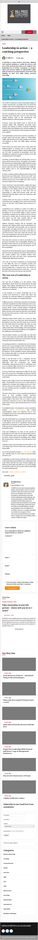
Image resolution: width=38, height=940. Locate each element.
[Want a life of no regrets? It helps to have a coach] (19, 688)
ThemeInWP (32, 937)
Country (6, 823)
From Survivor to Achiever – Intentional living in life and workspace (18, 676)
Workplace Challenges (10, 913)
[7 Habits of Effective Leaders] (19, 787)
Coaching (6, 859)
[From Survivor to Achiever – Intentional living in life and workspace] (19, 664)
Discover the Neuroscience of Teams (17, 776)
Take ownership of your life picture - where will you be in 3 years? (17, 608)
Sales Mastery (8, 904)
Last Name (6, 819)
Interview (6, 872)
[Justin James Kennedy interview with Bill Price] (19, 713)
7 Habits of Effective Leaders (17, 472)
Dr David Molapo (26, 452)
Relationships (8, 900)
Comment (8, 536)
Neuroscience (7, 890)
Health (5, 868)
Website (7, 574)
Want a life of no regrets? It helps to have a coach (18, 701)
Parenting (6, 895)
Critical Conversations (17, 410)
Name (7, 557)
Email (7, 566)
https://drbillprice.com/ (17, 485)
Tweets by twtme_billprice (11, 843)
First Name (6, 815)
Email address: (7, 831)
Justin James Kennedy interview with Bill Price (18, 726)
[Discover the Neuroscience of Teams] (19, 764)
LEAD (4, 43)
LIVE (14, 601)
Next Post (6, 597)
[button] (23, 32)
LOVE (5, 886)
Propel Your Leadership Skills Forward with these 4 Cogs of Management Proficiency (17, 751)
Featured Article (7, 601)
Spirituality (7, 909)
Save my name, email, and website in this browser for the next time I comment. (20, 583)
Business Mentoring (9, 854)
